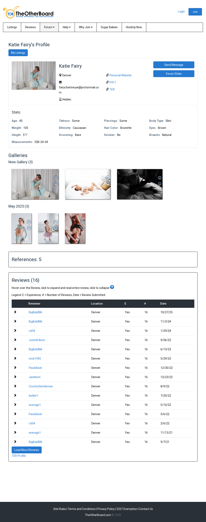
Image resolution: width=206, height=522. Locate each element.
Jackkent (34, 377)
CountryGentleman (41, 386)
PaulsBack (35, 367)
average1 (35, 404)
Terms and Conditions (82, 509)
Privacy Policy (106, 509)
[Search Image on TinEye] (56, 178)
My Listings (18, 52)
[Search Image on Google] (56, 184)
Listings (12, 27)
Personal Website (120, 75)
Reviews (30, 27)
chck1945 (35, 358)
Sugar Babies (109, 27)
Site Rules (59, 509)
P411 (112, 82)
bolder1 (33, 395)
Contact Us (146, 509)
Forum (48, 27)
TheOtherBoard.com (98, 515)
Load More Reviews (26, 450)
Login (181, 11)
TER (112, 89)
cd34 (32, 330)
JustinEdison (37, 340)
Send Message (173, 64)
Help (66, 27)
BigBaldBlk (35, 312)
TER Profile (19, 455)
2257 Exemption (126, 509)
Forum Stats (174, 73)
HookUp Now (134, 27)
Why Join (85, 27)
